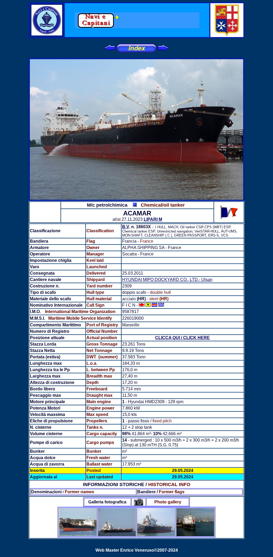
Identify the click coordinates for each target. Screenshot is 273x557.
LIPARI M (153, 219)
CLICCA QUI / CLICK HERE (182, 337)
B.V (125, 227)
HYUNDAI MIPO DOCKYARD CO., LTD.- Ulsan (167, 279)
